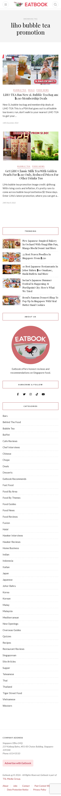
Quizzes (7, 636)
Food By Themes (11, 497)
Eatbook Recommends (14, 478)
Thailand (7, 686)
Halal (5, 529)
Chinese (7, 453)
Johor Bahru (9, 585)
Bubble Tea (19, 90)
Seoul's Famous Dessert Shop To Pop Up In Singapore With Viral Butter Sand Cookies (40, 301)
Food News (42, 90)
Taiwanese (8, 674)
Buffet (6, 434)
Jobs (15, 785)
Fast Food (8, 485)
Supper (6, 667)
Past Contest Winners (44, 785)
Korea (6, 592)
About (5, 785)
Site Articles (9, 661)
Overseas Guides (12, 630)
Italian (6, 567)
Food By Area (10, 491)
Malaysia (8, 611)
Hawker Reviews (11, 541)
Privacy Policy (39, 789)
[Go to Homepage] (31, 4)
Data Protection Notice (17, 789)
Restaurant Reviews (13, 648)
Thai (5, 680)
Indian (6, 554)
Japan (6, 573)
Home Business (11, 548)
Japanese (8, 579)
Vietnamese (9, 699)
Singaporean (9, 655)
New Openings (10, 623)
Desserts (8, 472)
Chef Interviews (11, 447)
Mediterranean (11, 617)
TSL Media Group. (12, 778)
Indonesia (8, 560)
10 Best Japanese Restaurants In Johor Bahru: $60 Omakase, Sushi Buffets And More (40, 270)
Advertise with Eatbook (18, 763)
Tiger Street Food (12, 693)
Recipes (7, 642)
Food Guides (9, 504)
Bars (5, 415)
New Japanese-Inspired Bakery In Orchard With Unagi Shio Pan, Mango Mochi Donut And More (40, 244)
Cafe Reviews (10, 441)
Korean (7, 598)
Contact (26, 785)
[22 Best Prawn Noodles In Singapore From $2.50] (11, 257)
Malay (6, 604)
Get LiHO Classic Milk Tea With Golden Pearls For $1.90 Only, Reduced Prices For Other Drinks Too (31, 174)
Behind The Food (12, 422)
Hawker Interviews (13, 535)
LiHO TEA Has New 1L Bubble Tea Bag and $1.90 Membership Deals (31, 96)
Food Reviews (10, 516)
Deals (31, 90)
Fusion (6, 522)
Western (7, 705)
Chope (6, 459)
